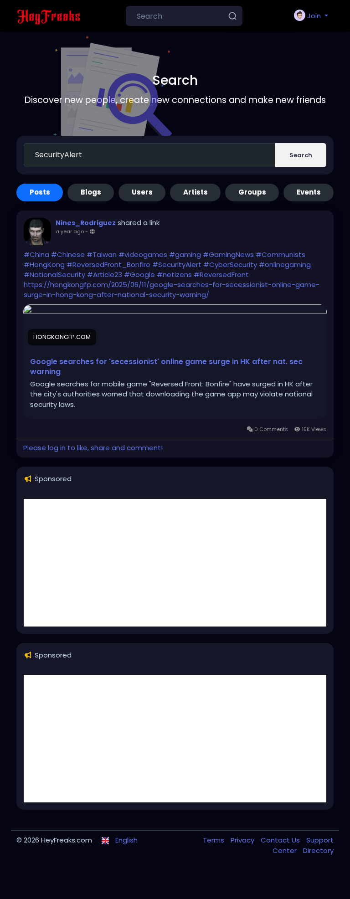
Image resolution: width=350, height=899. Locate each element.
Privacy (243, 840)
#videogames (142, 254)
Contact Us (281, 840)
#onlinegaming (285, 264)
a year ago (70, 231)
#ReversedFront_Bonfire (108, 264)
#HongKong (44, 264)
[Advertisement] (175, 563)
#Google (139, 274)
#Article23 (104, 274)
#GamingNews (228, 254)
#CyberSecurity (230, 264)
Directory (318, 850)
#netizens (174, 274)
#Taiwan (102, 254)
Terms (214, 840)
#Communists (280, 254)
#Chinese (68, 254)
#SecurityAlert (176, 264)
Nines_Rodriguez (86, 222)
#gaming (185, 254)
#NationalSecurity (54, 274)
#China (36, 254)
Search (300, 155)
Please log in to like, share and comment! (93, 447)
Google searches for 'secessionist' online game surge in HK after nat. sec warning (166, 367)
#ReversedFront (221, 274)
